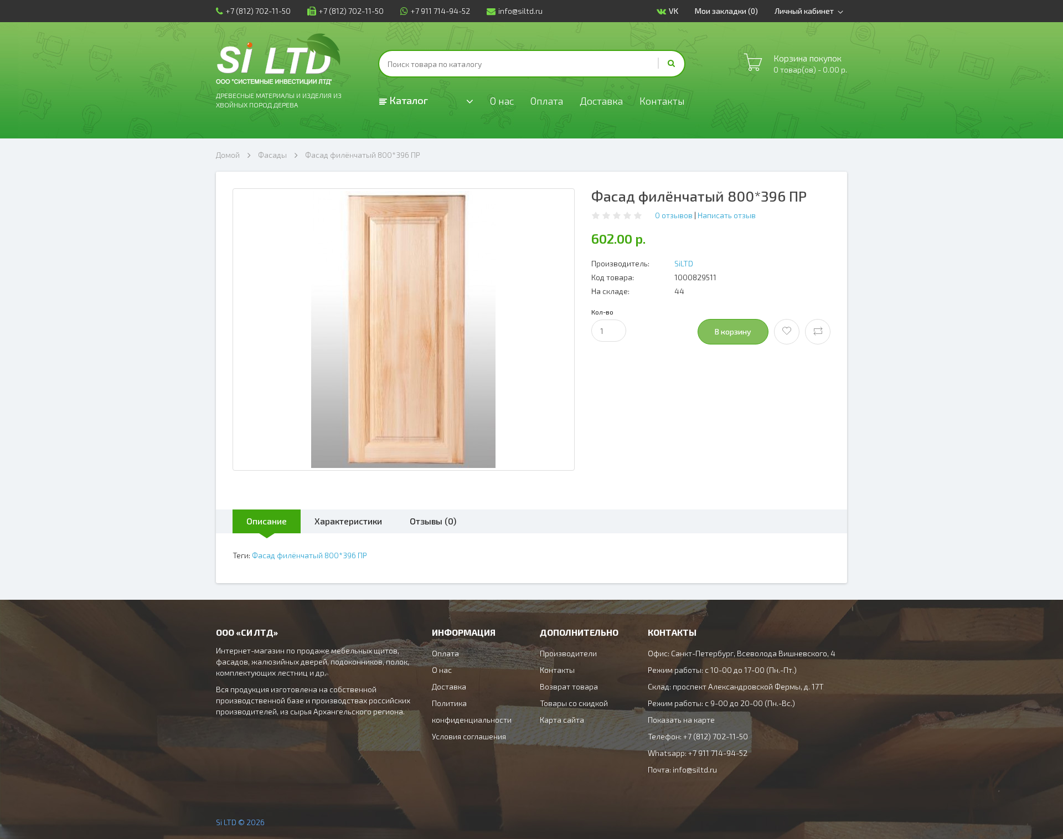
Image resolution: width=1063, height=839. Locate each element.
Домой (228, 154)
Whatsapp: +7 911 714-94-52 (697, 753)
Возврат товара (569, 686)
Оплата (546, 101)
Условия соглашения (469, 736)
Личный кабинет (804, 11)
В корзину (733, 331)
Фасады (272, 154)
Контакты (662, 101)
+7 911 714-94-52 (440, 11)
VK (673, 11)
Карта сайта (562, 719)
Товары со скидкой (574, 703)
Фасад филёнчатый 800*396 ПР (362, 154)
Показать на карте (681, 719)
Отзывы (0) (433, 521)
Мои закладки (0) (726, 11)
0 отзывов (674, 215)
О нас (502, 101)
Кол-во (602, 312)
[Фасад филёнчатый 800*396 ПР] (404, 329)
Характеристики (348, 521)
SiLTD (683, 263)
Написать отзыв (727, 215)
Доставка (601, 101)
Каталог (407, 100)
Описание (266, 521)
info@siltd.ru (520, 11)
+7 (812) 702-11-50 (258, 11)
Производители (568, 653)
